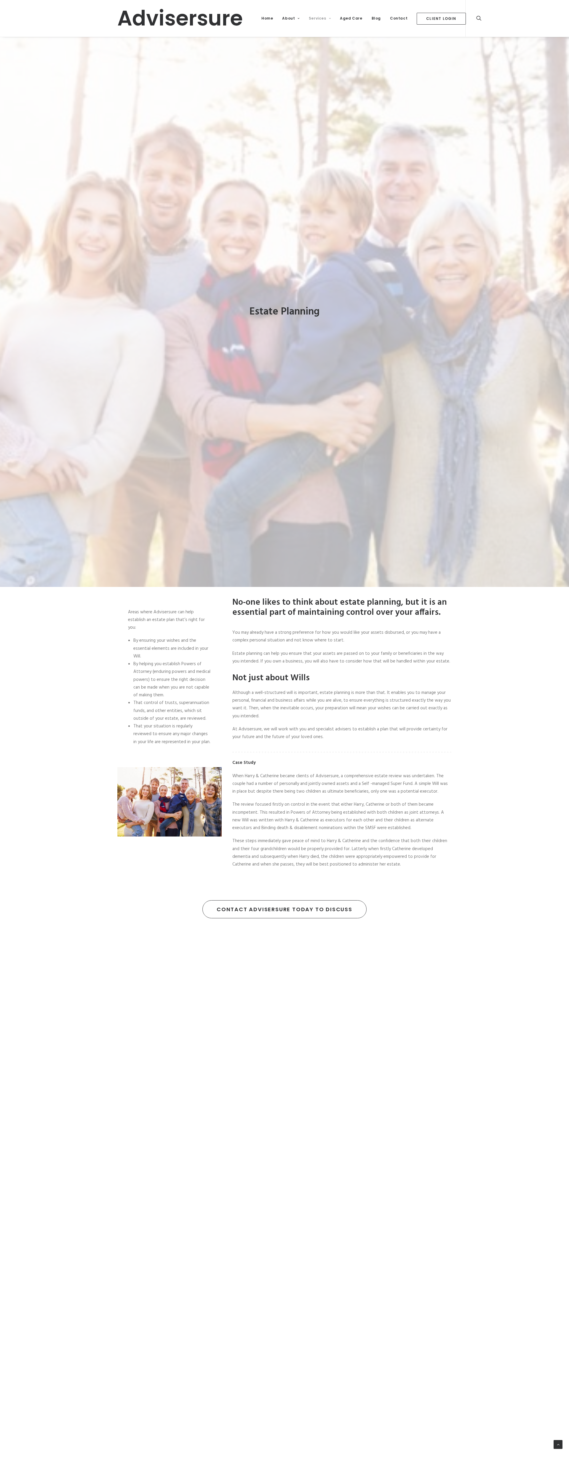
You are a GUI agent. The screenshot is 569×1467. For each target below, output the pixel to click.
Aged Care (351, 18)
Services (317, 18)
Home (267, 18)
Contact (398, 18)
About (288, 18)
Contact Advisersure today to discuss (284, 909)
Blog (376, 18)
